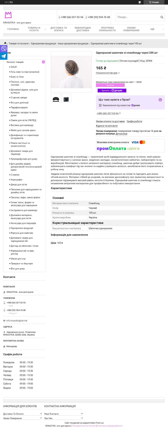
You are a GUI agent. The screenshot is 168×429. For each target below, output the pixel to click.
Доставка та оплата (59, 29)
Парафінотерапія (19, 107)
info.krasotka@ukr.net (16, 320)
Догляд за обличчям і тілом (24, 246)
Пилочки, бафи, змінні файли (25, 197)
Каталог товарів (15, 62)
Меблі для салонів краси (23, 130)
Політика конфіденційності (110, 426)
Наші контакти (51, 414)
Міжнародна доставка (83, 29)
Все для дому (18, 268)
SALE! (14, 67)
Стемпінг (15, 175)
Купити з (106, 90)
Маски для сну (18, 258)
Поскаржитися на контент (84, 426)
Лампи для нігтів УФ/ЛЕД (23, 120)
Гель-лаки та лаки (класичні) (25, 72)
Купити (110, 85)
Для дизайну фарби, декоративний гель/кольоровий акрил (26, 167)
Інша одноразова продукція (73, 43)
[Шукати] (162, 17)
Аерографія (16, 179)
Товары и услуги (34, 29)
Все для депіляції (20, 102)
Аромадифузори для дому (24, 159)
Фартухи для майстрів (22, 233)
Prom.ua (100, 423)
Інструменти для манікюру (24, 210)
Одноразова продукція (43, 43)
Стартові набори (19, 97)
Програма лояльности (107, 29)
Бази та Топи (17, 77)
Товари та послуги (19, 43)
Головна (13, 29)
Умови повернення (131, 29)
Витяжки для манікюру (22, 125)
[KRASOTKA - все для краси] (8, 15)
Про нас (48, 418)
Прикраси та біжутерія (22, 263)
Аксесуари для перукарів (23, 223)
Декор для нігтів (19, 184)
